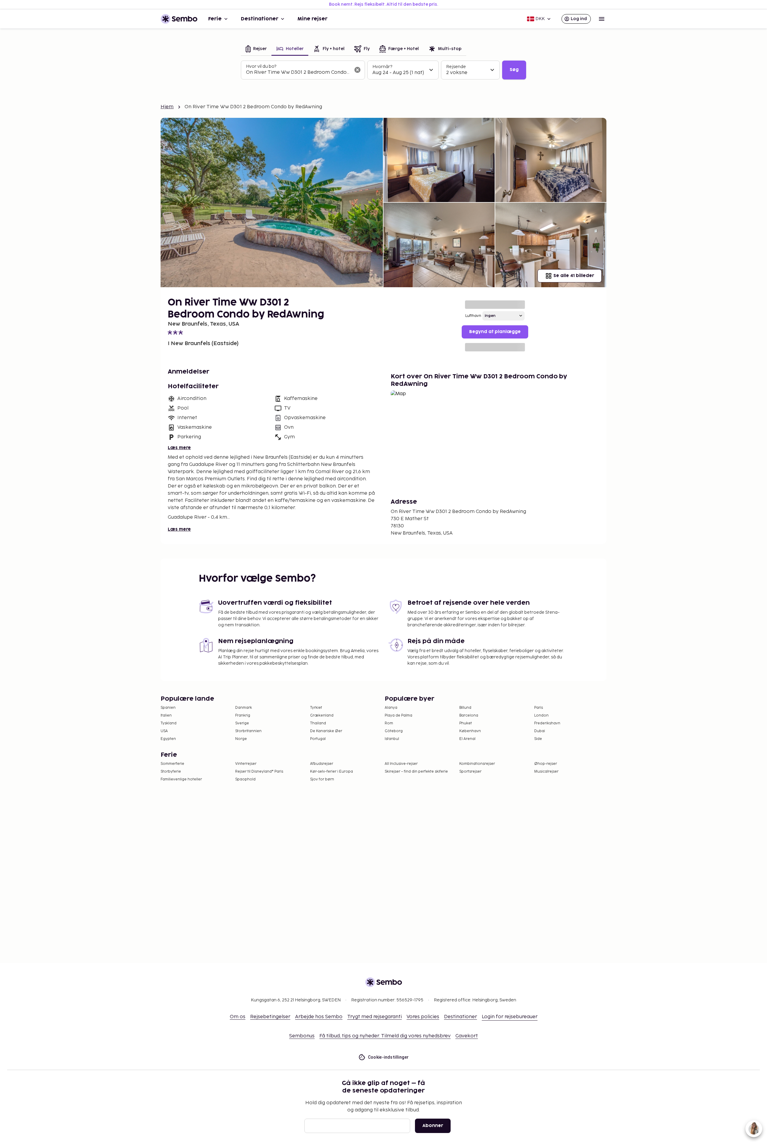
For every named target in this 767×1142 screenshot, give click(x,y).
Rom (389, 723)
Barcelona (468, 715)
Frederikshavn (547, 723)
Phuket (465, 723)
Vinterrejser (245, 764)
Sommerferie (172, 764)
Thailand (318, 723)
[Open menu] (601, 19)
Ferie (215, 18)
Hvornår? (382, 66)
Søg (514, 70)
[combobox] (298, 73)
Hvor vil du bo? (261, 66)
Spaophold (245, 779)
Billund (465, 707)
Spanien (168, 707)
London (541, 715)
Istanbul (392, 739)
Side (538, 739)
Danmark (243, 707)
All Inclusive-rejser (401, 764)
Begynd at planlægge (495, 332)
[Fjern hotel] (357, 69)
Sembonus (302, 1036)
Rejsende (456, 66)
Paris (538, 707)
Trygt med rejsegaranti (374, 1017)
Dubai (539, 731)
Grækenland (321, 715)
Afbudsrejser (321, 764)
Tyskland (168, 723)
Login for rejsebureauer (509, 1017)
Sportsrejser (470, 771)
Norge (241, 739)
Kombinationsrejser (477, 764)
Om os (237, 1017)
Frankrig (242, 715)
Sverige (242, 723)
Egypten (168, 739)
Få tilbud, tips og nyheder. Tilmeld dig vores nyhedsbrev (385, 1036)
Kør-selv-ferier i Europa (331, 771)
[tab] (256, 49)
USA (164, 731)
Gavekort (466, 1036)
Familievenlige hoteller (181, 779)
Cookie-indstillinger (388, 1057)
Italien (166, 715)
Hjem (167, 107)
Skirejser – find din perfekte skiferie (416, 771)
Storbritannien (248, 731)
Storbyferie (171, 771)
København (470, 731)
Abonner (432, 1126)
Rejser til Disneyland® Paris (259, 771)
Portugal (318, 739)
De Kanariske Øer (326, 731)
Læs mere (179, 448)
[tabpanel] (383, 70)
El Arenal (467, 739)
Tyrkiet (316, 707)
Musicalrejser (546, 771)
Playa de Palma (398, 715)
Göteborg (394, 731)
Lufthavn (473, 316)
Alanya (391, 707)
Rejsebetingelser (270, 1017)
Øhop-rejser (545, 764)
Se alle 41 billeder (573, 276)
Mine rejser (312, 18)
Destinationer (259, 18)
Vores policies (423, 1017)
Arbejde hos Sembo (318, 1017)
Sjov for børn (322, 779)
